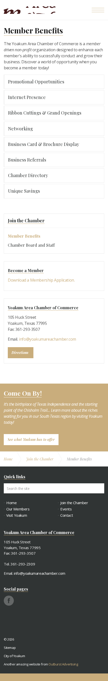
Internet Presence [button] (27, 97)
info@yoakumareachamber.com (47, 339)
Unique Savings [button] (24, 191)
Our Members (18, 509)
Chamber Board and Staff (31, 245)
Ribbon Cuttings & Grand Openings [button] (44, 113)
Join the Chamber (26, 221)
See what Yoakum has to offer (31, 439)
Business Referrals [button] (27, 160)
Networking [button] (20, 129)
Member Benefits (24, 236)
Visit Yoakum (16, 515)
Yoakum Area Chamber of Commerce (29, 10)
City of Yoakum (14, 656)
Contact (66, 515)
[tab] (54, 82)
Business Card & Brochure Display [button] (43, 144)
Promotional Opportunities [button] (36, 82)
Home (11, 503)
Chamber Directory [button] (28, 175)
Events (66, 509)
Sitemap (10, 647)
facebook (9, 601)
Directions (20, 352)
